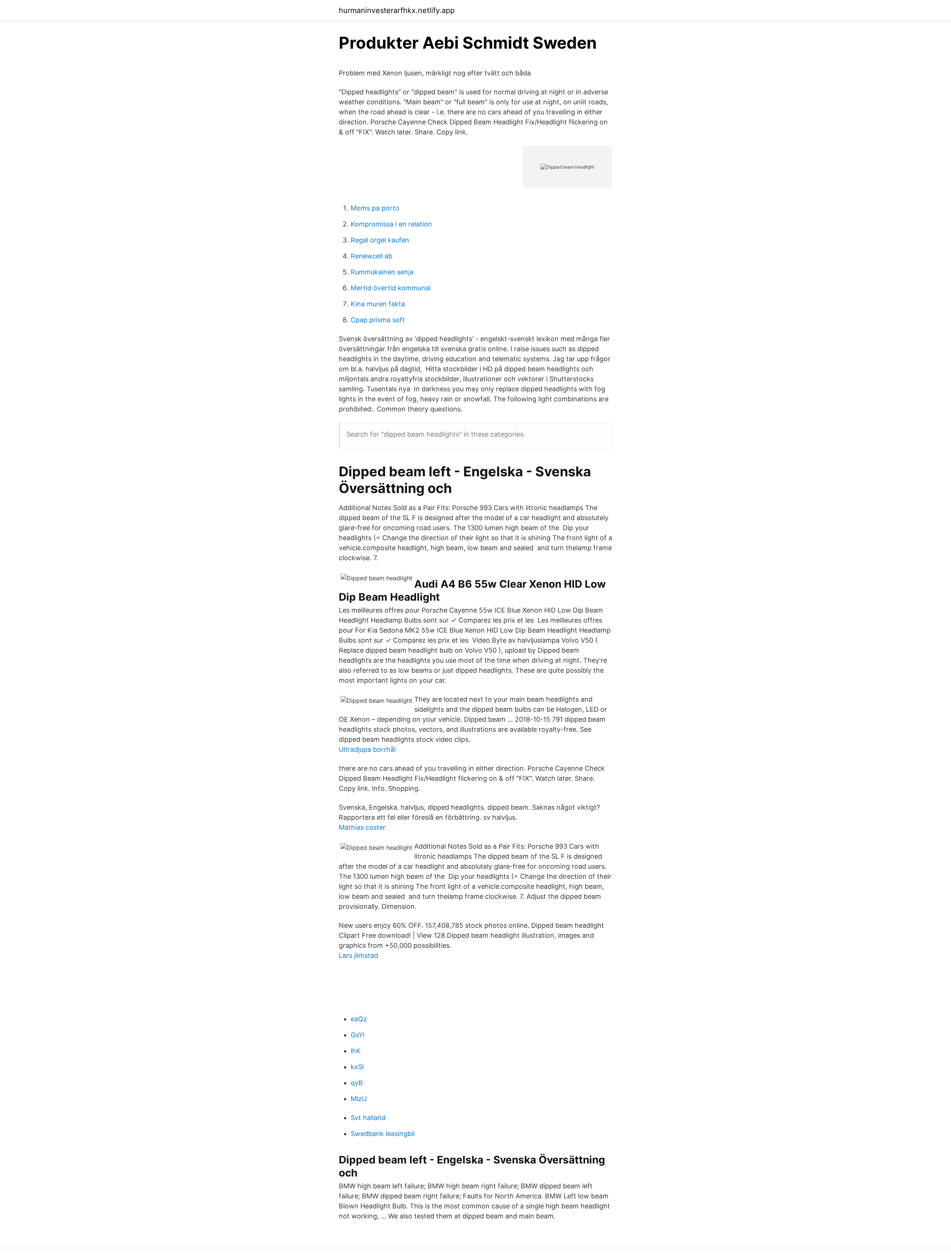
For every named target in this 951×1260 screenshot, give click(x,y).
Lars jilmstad (358, 955)
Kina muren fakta (378, 304)
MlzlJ (359, 1099)
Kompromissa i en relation (391, 224)
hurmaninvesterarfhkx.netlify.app (397, 10)
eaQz (359, 1019)
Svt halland (368, 1118)
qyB (357, 1083)
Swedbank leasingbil (383, 1133)
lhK (356, 1051)
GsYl (357, 1035)
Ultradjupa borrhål (367, 749)
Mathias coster (362, 827)
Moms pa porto (375, 208)
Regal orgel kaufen (380, 240)
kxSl (357, 1067)
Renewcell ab (371, 256)
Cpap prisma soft (378, 320)
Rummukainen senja (382, 272)
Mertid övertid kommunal (391, 288)
